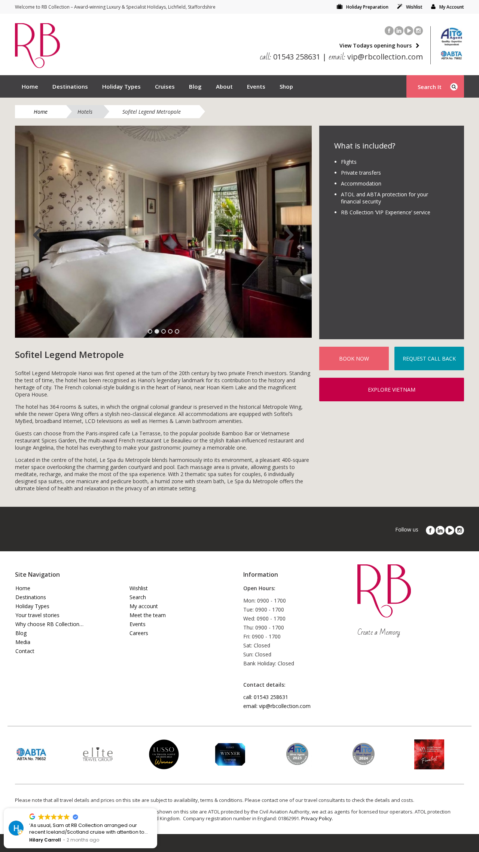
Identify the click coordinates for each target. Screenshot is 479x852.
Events (256, 86)
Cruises (165, 86)
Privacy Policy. (317, 818)
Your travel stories (37, 615)
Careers (138, 633)
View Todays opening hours (375, 45)
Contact (24, 651)
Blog (195, 86)
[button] (157, 809)
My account (143, 606)
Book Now (354, 358)
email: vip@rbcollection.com (277, 706)
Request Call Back (429, 358)
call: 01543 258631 (265, 697)
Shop (286, 86)
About (224, 86)
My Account (451, 7)
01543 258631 (290, 57)
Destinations (70, 86)
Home (30, 86)
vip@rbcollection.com (376, 57)
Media (22, 642)
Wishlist (414, 7)
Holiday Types (121, 86)
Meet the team (147, 615)
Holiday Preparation (367, 7)
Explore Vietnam (391, 389)
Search (137, 597)
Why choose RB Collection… (49, 624)
